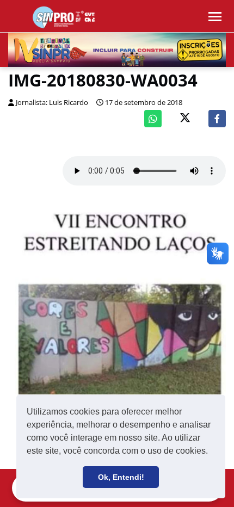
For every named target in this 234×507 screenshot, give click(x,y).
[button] (211, 452)
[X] (185, 119)
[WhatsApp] (153, 118)
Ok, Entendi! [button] (121, 477)
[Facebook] (217, 118)
